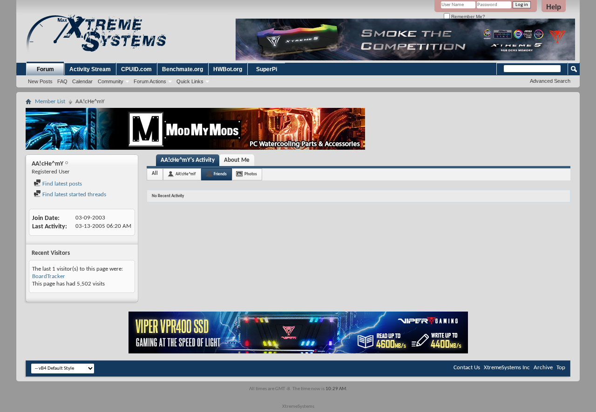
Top (560, 368)
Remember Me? (467, 16)
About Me (237, 160)
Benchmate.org (182, 69)
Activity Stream (90, 69)
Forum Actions (150, 81)
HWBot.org (227, 69)
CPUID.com (136, 69)
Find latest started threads (73, 195)
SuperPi (266, 69)
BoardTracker (48, 276)
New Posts (40, 81)
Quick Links (189, 81)
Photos (250, 174)
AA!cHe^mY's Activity (188, 160)
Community (110, 81)
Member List (50, 102)
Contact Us (467, 368)
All (155, 173)
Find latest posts (61, 184)
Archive (543, 368)
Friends (220, 174)
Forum (45, 69)
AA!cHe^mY (186, 174)
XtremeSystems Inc (507, 368)
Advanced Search (550, 81)
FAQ (62, 81)
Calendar (82, 81)
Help (553, 7)
